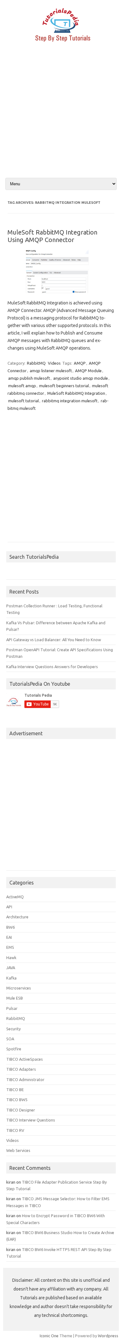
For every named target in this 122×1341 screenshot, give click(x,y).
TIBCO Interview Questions (30, 1120)
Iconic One (49, 1335)
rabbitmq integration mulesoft (70, 401)
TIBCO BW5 (17, 1099)
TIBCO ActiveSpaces (24, 1059)
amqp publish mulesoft (29, 378)
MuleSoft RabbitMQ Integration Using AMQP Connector (52, 236)
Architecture (17, 917)
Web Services (18, 1150)
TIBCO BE (15, 1089)
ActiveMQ (15, 897)
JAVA (10, 967)
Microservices (18, 988)
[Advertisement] (61, 115)
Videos (54, 363)
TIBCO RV (15, 1130)
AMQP (80, 363)
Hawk (11, 957)
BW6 (10, 927)
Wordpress (108, 1335)
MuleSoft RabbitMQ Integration (76, 393)
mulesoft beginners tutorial (64, 385)
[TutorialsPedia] (61, 43)
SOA (10, 1039)
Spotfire (13, 1049)
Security (13, 1029)
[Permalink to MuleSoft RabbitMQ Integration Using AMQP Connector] (61, 295)
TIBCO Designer (20, 1110)
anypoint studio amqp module (80, 378)
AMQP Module (88, 370)
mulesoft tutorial (23, 401)
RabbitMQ (36, 363)
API (9, 907)
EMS (10, 947)
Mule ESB (14, 998)
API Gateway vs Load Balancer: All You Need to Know (53, 639)
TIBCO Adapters (21, 1069)
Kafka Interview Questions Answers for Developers (52, 666)
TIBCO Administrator (25, 1079)
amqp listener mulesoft (51, 370)
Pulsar (12, 1008)
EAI (9, 937)
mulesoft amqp (22, 385)
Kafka (11, 978)
